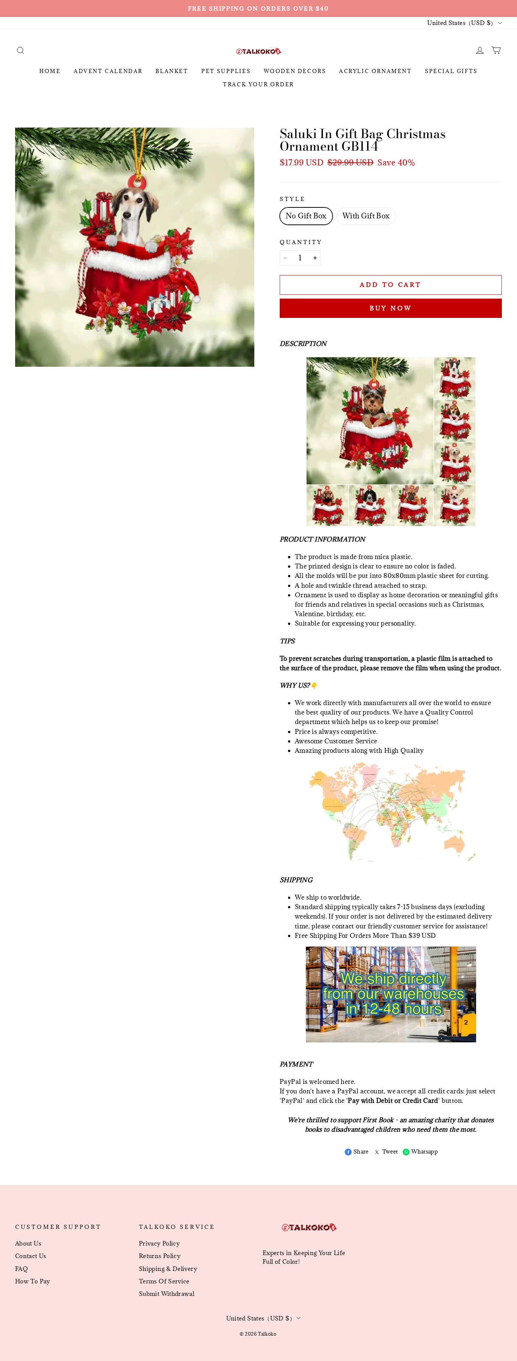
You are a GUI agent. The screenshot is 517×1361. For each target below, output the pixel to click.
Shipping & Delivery (168, 1268)
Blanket (172, 71)
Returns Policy (160, 1256)
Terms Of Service (164, 1281)
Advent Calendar (108, 71)
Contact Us (31, 1256)
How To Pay (32, 1281)
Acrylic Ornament (375, 71)
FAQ (21, 1268)
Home (50, 71)
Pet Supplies (226, 71)
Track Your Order (258, 84)
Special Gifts (451, 71)
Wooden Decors (295, 71)
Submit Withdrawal (166, 1293)
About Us (28, 1243)
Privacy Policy (159, 1243)
